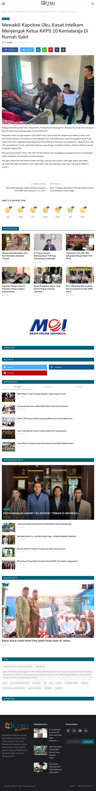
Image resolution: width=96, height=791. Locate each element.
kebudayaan (40, 666)
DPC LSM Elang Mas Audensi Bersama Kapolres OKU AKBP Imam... (79, 289)
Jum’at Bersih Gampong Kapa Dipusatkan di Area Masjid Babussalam (45, 443)
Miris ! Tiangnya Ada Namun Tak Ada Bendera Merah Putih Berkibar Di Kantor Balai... (72, 189)
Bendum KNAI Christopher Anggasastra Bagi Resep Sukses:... (42, 549)
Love (33, 217)
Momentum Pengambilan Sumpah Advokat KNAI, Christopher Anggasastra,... (48, 561)
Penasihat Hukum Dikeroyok (13, 688)
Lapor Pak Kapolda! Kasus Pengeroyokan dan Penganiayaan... (42, 431)
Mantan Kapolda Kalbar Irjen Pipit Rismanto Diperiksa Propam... (15, 256)
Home (4, 11)
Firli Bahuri (48, 688)
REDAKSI (10, 43)
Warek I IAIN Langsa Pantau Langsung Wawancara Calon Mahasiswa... (45, 419)
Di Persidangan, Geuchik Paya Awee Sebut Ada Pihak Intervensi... (55, 735)
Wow (82, 217)
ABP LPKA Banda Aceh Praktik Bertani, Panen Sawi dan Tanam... (55, 752)
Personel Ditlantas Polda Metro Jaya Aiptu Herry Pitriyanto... (36, 640)
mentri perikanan (34, 688)
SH (45, 683)
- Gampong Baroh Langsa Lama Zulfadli (17, 666)
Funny (45, 217)
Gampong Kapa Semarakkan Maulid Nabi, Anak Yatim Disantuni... (43, 406)
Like (7, 217)
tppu (5, 683)
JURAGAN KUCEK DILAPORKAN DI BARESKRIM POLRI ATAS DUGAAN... (45, 524)
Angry (58, 217)
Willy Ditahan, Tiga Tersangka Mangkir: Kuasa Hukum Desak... (42, 394)
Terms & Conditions (85, 786)
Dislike (20, 217)
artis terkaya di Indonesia (19, 683)
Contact (72, 786)
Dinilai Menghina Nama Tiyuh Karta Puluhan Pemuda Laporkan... (47, 289)
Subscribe (88, 742)
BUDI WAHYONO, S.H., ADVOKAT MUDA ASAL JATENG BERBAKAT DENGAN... (47, 536)
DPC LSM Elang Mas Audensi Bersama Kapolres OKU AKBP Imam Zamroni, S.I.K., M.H (26, 189)
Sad (70, 217)
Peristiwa (11, 11)
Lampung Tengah (71, 683)
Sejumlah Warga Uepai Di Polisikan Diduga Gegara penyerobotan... (13, 289)
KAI (51, 683)
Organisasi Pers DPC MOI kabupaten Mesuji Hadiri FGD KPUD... (79, 256)
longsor (58, 683)
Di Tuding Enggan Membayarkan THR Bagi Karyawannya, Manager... (45, 256)
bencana (84, 683)
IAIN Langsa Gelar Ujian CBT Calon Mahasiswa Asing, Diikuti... (55, 768)
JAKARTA (59, 688)
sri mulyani (36, 683)
